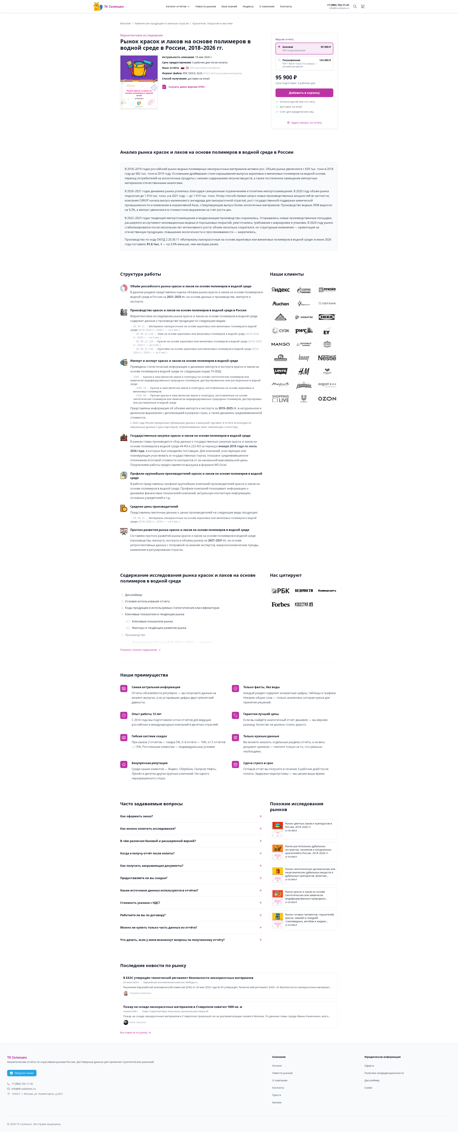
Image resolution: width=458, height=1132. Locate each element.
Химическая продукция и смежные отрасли (162, 23)
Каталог (277, 1065)
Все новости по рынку (133, 1032)
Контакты (286, 6)
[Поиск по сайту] (355, 6)
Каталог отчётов (176, 6)
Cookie (368, 1087)
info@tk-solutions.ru (339, 8)
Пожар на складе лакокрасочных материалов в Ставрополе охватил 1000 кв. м (182, 1007)
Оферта (369, 1065)
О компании (266, 6)
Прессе (276, 1095)
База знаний (229, 6)
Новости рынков (206, 6)
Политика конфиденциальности (384, 1073)
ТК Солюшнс (114, 6)
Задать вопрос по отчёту (306, 122)
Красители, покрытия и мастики (213, 23)
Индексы (248, 6)
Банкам (276, 1102)
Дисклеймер (372, 1080)
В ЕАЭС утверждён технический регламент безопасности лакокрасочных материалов (188, 978)
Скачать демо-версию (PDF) (187, 86)
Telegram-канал (24, 1073)
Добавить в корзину (304, 93)
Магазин (125, 23)
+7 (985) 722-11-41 (338, 5)
